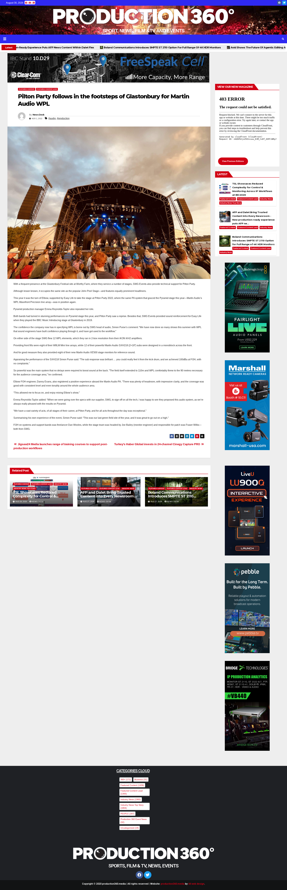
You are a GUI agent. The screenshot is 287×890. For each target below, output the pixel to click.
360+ (125, 779)
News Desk (38, 114)
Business (140, 779)
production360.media (172, 883)
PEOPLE (127, 813)
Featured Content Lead (47, 89)
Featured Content (26, 89)
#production (63, 118)
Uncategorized (129, 828)
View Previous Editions (233, 161)
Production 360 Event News (133, 820)
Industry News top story (25, 488)
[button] (137, 39)
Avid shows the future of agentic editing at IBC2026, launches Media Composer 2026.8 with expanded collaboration (171, 47)
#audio (52, 118)
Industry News (60, 484)
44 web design (196, 883)
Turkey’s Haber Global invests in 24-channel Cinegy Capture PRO (157, 444)
